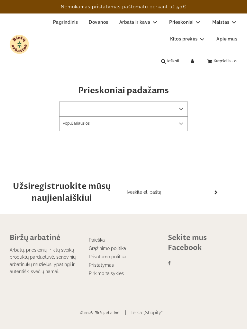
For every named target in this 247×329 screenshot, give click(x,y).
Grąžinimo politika (107, 248)
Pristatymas (101, 265)
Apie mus (226, 38)
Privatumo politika (107, 256)
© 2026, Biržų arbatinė (99, 313)
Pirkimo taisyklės (106, 273)
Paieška (97, 240)
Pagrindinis (65, 22)
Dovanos (98, 22)
